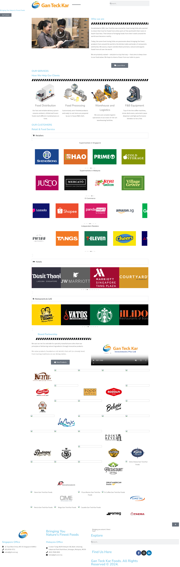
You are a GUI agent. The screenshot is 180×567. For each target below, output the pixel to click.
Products (94, 2)
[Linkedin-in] (149, 553)
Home (76, 2)
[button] (60, 33)
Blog (85, 7)
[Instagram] (143, 553)
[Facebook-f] (138, 553)
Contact (94, 7)
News (104, 2)
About (85, 2)
